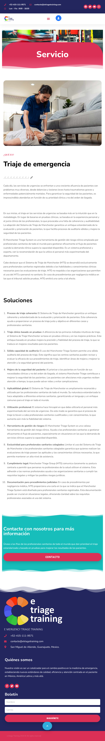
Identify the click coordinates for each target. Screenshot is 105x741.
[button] (48, 19)
